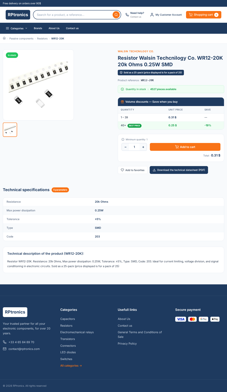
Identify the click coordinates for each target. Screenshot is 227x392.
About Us (54, 28)
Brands (38, 28)
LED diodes (68, 352)
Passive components (21, 38)
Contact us (72, 28)
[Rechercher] (116, 14)
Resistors (42, 38)
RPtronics (18, 14)
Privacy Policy (127, 343)
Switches (66, 359)
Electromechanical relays (77, 332)
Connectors (68, 345)
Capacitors (67, 319)
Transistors (67, 339)
